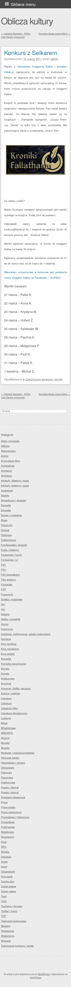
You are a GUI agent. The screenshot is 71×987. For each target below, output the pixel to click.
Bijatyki (5, 495)
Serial (4, 861)
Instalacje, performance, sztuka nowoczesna (25, 634)
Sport (4, 866)
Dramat (5, 530)
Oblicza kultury (27, 20)
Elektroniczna (8, 540)
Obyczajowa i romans (13, 762)
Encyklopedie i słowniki (14, 545)
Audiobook (7, 490)
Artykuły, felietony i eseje (15, 480)
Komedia (6, 659)
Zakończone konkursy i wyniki (44, 379)
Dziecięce (6, 535)
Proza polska (8, 807)
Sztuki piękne (8, 886)
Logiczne (6, 718)
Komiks (5, 668)
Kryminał (6, 683)
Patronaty (6, 772)
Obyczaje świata (10, 758)
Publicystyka (8, 827)
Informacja (7, 629)
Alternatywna (8, 451)
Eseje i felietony (10, 550)
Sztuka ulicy (7, 881)
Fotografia (6, 584)
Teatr (4, 896)
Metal (4, 723)
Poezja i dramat (10, 787)
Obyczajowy (7, 767)
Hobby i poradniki (10, 619)
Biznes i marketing (11, 515)
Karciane (6, 639)
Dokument (6, 525)
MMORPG (7, 733)
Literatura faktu (9, 708)
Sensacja (6, 857)
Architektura (7, 466)
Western (5, 926)
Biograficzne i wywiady (13, 500)
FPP (3, 589)
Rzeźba (5, 852)
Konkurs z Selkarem (30, 52)
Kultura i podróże (10, 693)
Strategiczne (8, 871)
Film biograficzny (10, 574)
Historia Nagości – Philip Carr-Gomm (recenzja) (15, 35)
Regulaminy (7, 837)
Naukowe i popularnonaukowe (17, 753)
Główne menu (23, 4)
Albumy (5, 446)
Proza (4, 802)
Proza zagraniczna (11, 812)
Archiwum (6, 471)
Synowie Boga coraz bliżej (54, 33)
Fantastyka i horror (11, 555)
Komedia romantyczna (13, 664)
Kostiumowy (8, 678)
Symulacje (7, 876)
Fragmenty (7, 594)
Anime (4, 456)
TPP (3, 916)
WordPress (44, 974)
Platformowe (8, 782)
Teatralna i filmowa (11, 906)
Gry (3, 604)
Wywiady (6, 941)
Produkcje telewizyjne (13, 797)
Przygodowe (8, 822)
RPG (4, 847)
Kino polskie (8, 654)
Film (3, 565)
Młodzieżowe (8, 728)
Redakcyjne (7, 832)
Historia (5, 614)
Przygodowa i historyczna (15, 817)
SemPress (35, 977)
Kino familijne (8, 644)
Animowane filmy (10, 461)
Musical (5, 738)
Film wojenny (8, 579)
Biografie (6, 505)
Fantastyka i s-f (9, 560)
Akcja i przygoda (10, 441)
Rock (4, 842)
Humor (4, 624)
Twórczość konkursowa (13, 921)
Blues (4, 520)
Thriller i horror (9, 911)
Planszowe (7, 777)
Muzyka (5, 743)
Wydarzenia (7, 931)
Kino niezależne (10, 649)
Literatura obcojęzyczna (14, 713)
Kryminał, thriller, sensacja (16, 688)
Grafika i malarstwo (11, 599)
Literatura (6, 698)
